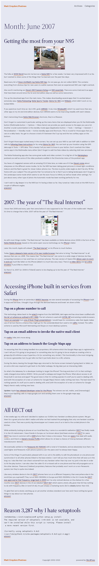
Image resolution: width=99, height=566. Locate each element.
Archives (78, 6)
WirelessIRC (62, 109)
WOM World (18, 74)
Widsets (68, 101)
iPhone (66, 243)
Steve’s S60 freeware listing (37, 90)
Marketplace (83, 155)
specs (73, 436)
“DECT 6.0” (47, 483)
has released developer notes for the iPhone (34, 390)
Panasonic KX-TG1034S (36, 447)
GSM (34, 436)
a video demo (75, 262)
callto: (75, 323)
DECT (78, 430)
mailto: (9, 337)
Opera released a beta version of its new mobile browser (32, 253)
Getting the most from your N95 (39, 41)
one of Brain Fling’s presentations (37, 320)
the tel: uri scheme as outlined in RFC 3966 (21, 317)
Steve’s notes (79, 163)
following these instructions (22, 144)
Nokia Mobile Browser (12, 243)
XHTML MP (66, 317)
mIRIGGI (44, 109)
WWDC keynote (42, 299)
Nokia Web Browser (31, 117)
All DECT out (18, 410)
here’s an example (12, 320)
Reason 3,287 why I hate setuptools (42, 510)
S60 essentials (57, 90)
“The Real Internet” (40, 248)
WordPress (90, 560)
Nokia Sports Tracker (40, 101)
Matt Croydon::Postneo (15, 6)
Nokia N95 (45, 74)
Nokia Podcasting (24, 101)
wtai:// (34, 314)
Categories (90, 6)
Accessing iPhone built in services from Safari (47, 289)
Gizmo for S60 (55, 101)
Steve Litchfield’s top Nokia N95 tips (32, 82)
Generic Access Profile (31, 439)
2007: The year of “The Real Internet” (44, 202)
